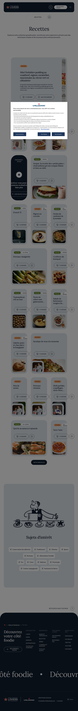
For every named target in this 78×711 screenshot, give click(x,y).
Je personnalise (20, 134)
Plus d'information (45, 129)
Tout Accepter (58, 134)
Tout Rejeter (44, 134)
